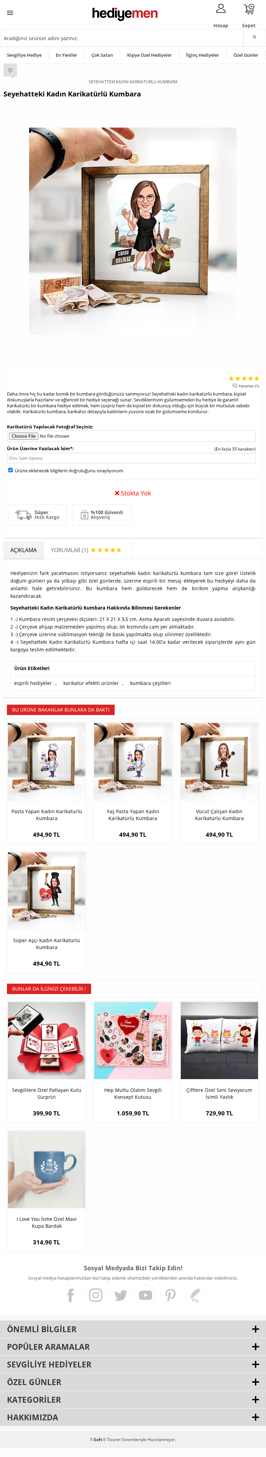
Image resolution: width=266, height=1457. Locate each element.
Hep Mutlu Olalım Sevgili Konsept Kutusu (133, 1093)
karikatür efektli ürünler (91, 683)
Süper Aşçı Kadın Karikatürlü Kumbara (46, 943)
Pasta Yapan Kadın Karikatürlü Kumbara (46, 815)
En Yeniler (66, 55)
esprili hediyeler (33, 683)
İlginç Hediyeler (202, 55)
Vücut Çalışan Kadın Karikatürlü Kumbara (219, 815)
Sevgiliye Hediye (24, 55)
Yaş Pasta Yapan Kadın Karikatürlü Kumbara (133, 815)
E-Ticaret (112, 1439)
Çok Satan (102, 55)
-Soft (96, 1439)
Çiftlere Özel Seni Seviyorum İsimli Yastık (219, 1093)
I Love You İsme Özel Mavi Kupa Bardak (47, 1222)
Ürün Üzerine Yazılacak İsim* (39, 448)
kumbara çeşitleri (150, 683)
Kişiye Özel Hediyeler (149, 55)
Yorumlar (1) (249, 385)
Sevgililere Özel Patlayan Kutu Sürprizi (46, 1093)
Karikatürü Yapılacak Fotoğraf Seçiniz (49, 427)
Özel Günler (245, 55)
